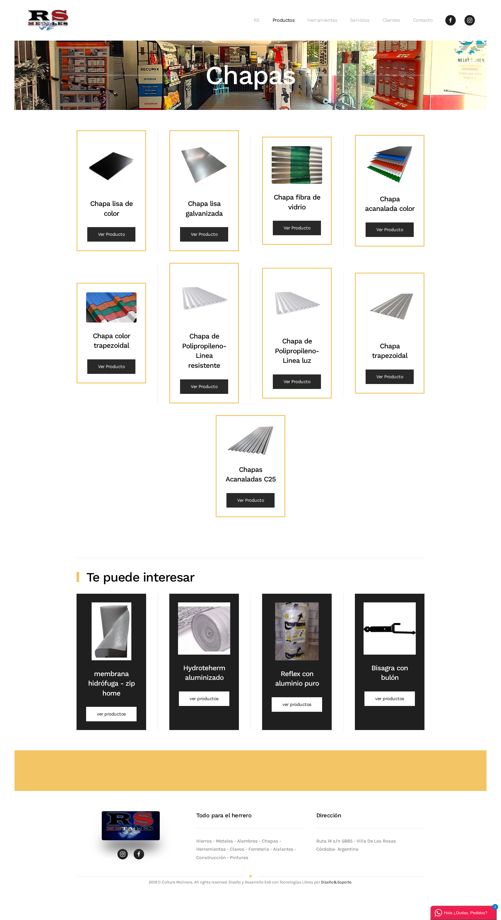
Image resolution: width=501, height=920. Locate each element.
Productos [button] (284, 20)
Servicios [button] (360, 20)
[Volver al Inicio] (49, 20)
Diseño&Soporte (336, 882)
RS (257, 20)
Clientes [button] (391, 20)
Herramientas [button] (322, 20)
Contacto (423, 20)
